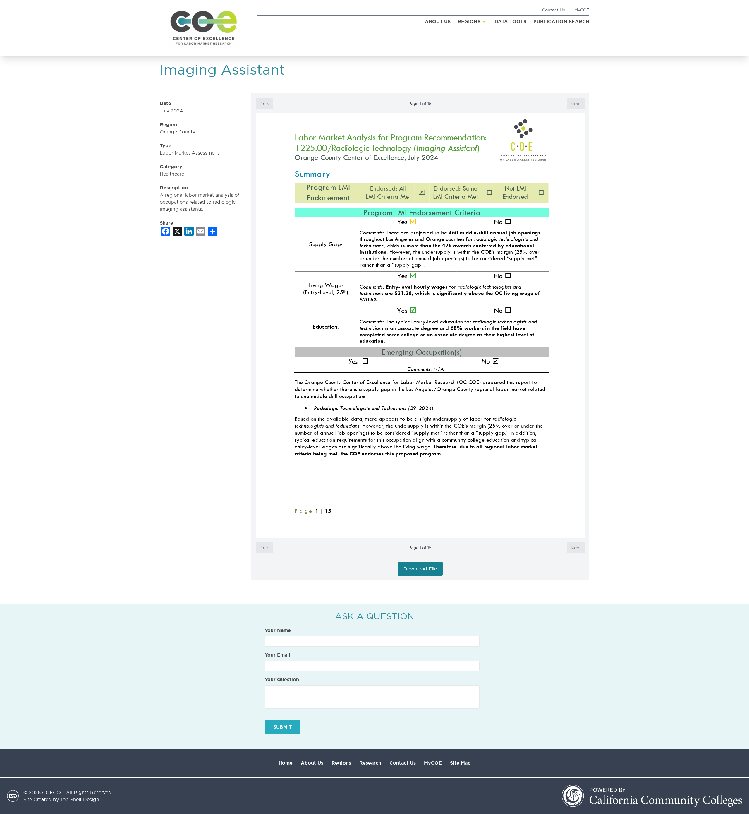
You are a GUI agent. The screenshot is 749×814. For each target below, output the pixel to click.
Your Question (282, 680)
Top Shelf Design (79, 799)
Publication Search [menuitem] (561, 21)
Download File (420, 569)
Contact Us (553, 10)
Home (286, 763)
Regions (341, 763)
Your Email (277, 655)
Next (575, 104)
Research (370, 763)
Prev (265, 104)
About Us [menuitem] (438, 21)
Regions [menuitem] (469, 21)
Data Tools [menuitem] (510, 21)
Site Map (460, 763)
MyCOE (581, 10)
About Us (312, 763)
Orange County (177, 132)
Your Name (278, 630)
